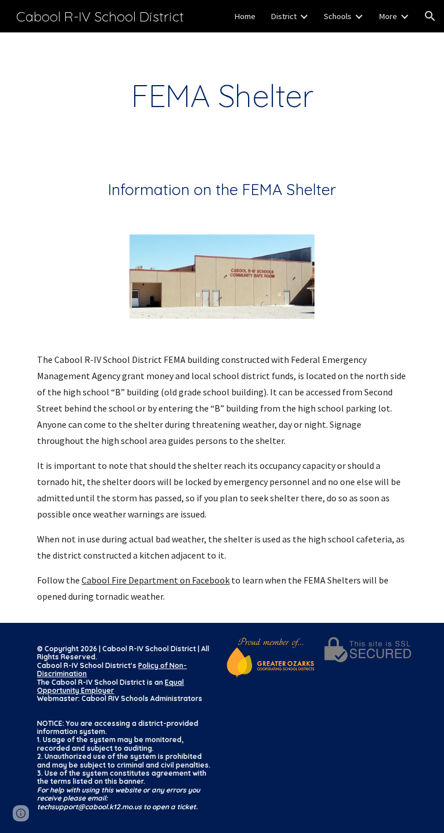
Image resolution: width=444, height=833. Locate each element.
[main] (221, 96)
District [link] (284, 16)
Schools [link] (338, 16)
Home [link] (245, 16)
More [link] (388, 16)
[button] (430, 16)
